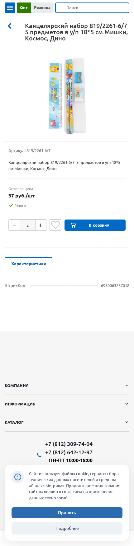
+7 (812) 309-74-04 (69, 444)
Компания (17, 385)
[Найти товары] (61, 8)
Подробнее (67, 528)
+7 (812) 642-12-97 (69, 452)
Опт (24, 7)
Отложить (55, 225)
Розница (42, 7)
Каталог (14, 422)
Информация (20, 404)
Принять (67, 512)
